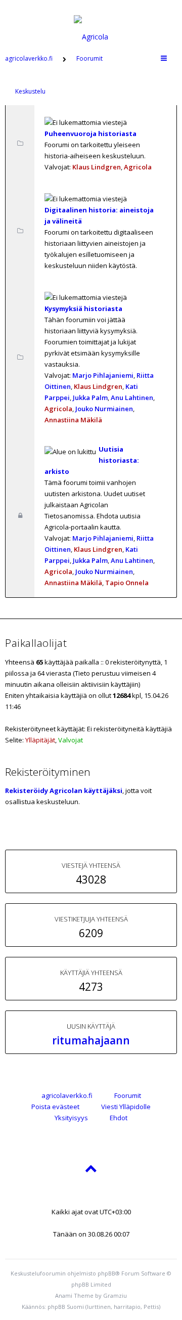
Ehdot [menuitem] (118, 1117)
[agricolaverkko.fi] (91, 22)
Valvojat (70, 739)
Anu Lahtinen (132, 397)
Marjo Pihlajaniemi (102, 375)
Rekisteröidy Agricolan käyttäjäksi (63, 790)
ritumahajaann (91, 1040)
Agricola (138, 166)
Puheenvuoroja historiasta (90, 133)
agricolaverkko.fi (67, 1095)
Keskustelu (30, 91)
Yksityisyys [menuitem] (71, 1117)
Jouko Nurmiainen (104, 408)
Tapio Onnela (127, 582)
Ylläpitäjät (40, 739)
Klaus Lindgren (96, 166)
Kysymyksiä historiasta (83, 308)
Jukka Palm (90, 397)
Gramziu (115, 1295)
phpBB (106, 1273)
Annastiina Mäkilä (73, 419)
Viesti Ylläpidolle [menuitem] (126, 1106)
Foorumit (127, 1095)
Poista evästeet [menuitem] (55, 1106)
